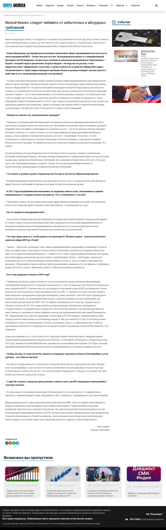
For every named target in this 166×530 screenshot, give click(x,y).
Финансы (91, 5)
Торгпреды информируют (65, 485)
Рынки (70, 5)
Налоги (80, 5)
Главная (6, 15)
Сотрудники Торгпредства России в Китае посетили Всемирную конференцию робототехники (102, 493)
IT (112, 5)
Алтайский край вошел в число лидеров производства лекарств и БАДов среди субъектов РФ (62, 493)
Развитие (103, 5)
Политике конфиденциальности (61, 524)
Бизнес (60, 5)
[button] (156, 5)
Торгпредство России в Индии (24, 485)
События (135, 5)
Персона (49, 5)
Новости (120, 5)
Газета (39, 5)
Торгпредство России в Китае (105, 485)
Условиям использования (85, 524)
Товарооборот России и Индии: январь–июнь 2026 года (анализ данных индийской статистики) (20, 493)
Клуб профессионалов (146, 519)
